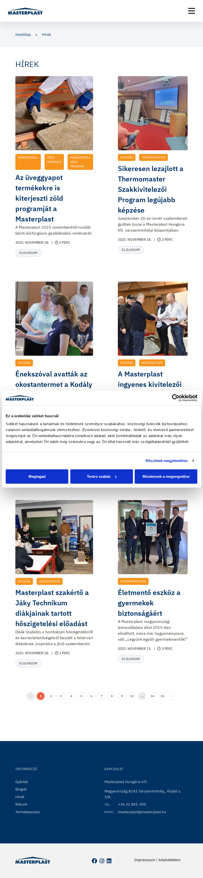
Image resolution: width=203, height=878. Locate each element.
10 (132, 696)
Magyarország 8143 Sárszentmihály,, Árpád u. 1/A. (142, 794)
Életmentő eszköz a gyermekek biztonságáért (149, 603)
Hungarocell (28, 157)
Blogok (21, 789)
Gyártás (21, 781)
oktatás (126, 157)
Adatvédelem (169, 859)
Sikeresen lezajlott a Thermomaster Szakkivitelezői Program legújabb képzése (150, 189)
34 (152, 696)
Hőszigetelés (152, 363)
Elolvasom (28, 253)
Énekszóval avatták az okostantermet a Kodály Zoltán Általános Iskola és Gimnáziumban (53, 389)
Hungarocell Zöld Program (80, 161)
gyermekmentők (133, 581)
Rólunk (21, 804)
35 (162, 696)
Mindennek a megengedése (166, 476)
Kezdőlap (23, 34)
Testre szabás (99, 476)
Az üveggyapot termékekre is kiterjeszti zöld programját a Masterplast (39, 198)
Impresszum (144, 859)
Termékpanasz (27, 812)
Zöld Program (54, 159)
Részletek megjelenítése (167, 461)
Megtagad (37, 476)
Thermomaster (153, 157)
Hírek (46, 34)
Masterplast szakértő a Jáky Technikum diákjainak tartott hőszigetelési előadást (52, 608)
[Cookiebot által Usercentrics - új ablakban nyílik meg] (175, 398)
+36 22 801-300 (132, 804)
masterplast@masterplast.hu (142, 812)
